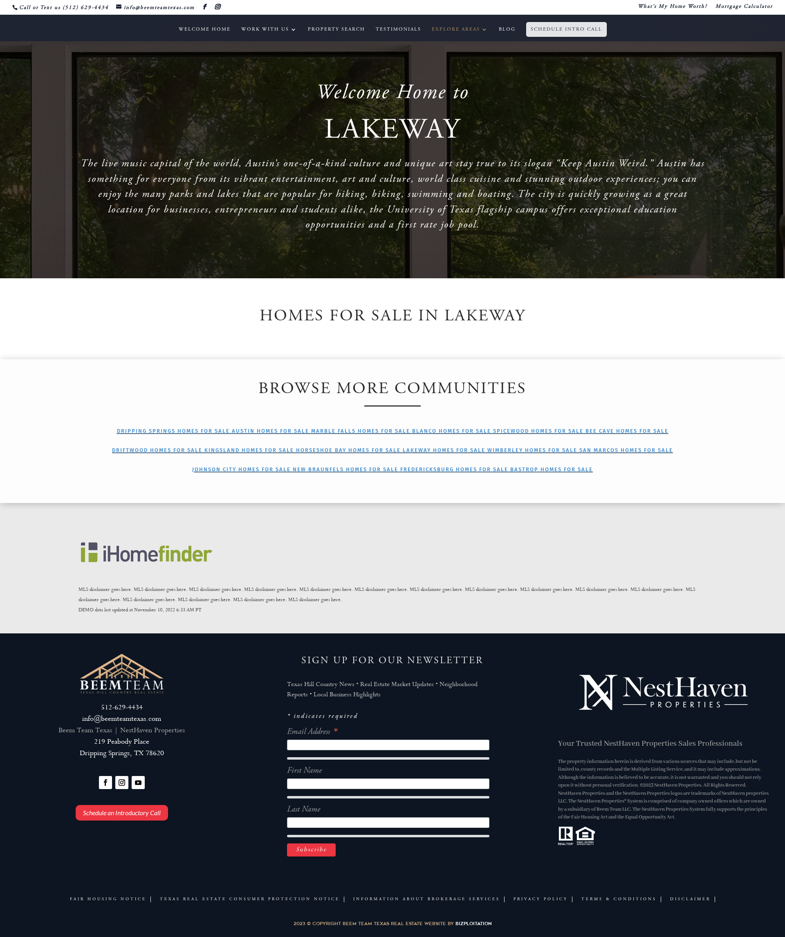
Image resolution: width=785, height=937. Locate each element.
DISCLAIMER (690, 899)
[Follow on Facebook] (105, 782)
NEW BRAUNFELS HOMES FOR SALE (346, 469)
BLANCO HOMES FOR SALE (452, 431)
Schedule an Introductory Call (122, 813)
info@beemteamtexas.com (121, 719)
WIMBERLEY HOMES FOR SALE (533, 450)
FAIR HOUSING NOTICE (108, 899)
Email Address (312, 732)
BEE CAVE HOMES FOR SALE (626, 431)
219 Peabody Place (121, 742)
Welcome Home (205, 29)
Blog (507, 29)
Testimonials (398, 29)
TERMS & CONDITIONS (619, 899)
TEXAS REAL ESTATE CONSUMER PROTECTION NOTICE (250, 899)
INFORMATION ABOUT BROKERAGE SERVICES (426, 899)
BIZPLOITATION (473, 923)
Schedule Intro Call (566, 29)
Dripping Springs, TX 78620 (122, 754)
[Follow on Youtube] (138, 782)
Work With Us (265, 29)
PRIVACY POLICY (541, 899)
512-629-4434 (122, 708)
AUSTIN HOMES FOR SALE (271, 431)
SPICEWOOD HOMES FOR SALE (539, 431)
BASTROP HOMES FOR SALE (551, 469)
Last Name (303, 809)
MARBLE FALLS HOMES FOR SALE (361, 431)
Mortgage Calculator (744, 6)
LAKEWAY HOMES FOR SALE (445, 450)
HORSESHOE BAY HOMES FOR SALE (349, 450)
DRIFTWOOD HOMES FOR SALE (158, 450)
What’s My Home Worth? (672, 6)
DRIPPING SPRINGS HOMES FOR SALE (174, 431)
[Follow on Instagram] (121, 782)
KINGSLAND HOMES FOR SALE (250, 450)
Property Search (336, 29)
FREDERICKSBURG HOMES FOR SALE (455, 469)
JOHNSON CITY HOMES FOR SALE (242, 469)
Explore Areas (456, 29)
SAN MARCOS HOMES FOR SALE (626, 450)
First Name (304, 771)
